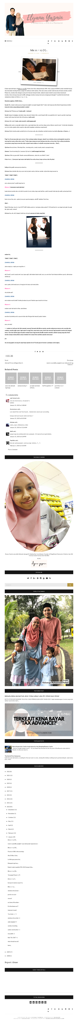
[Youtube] (69, 41)
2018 (8, 787)
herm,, (9, 945)
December (11, 809)
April (9, 825)
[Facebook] (51, 41)
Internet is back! (12, 910)
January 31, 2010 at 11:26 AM (18, 427)
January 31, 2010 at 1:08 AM (18, 405)
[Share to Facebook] (12, 356)
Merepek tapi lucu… (13, 863)
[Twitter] (48, 41)
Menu (9, 41)
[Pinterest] (59, 41)
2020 (8, 779)
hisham (12, 422)
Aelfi (11, 431)
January (10, 837)
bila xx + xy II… (12, 879)
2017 (8, 791)
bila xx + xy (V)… (39, 50)
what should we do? (13, 941)
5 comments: (45, 53)
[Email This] (7, 356)
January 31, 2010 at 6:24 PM (18, 436)
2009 (8, 952)
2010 (8, 806)
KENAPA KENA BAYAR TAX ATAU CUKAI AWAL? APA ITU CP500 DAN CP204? (32, 696)
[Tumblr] (72, 41)
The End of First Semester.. (13, 756)
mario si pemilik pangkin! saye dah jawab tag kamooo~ (23, 844)
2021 (8, 775)
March (10, 829)
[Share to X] (10, 356)
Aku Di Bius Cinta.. (13, 855)
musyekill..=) (11, 933)
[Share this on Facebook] (35, 351)
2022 (8, 771)
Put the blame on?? (13, 906)
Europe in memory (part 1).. (15, 883)
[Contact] (47, 578)
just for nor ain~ (12, 894)
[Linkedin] (62, 41)
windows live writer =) (14, 918)
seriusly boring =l (22, 386)
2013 (8, 795)
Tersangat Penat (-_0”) (14, 875)
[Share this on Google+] (40, 351)
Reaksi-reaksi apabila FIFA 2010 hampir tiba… (20, 867)
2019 (8, 783)
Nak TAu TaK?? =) (13, 937)
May (9, 821)
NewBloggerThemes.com (55, 1018)
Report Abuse (11, 962)
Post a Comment (12, 449)
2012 (8, 799)
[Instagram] (66, 41)
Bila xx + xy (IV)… (12, 847)
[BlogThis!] (8, 356)
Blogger (57, 1017)
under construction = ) (14, 929)
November (11, 813)
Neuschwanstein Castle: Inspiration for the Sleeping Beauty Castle (32, 746)
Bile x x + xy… (11, 887)
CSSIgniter (26, 1018)
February (11, 833)
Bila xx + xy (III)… (12, 871)
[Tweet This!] (37, 351)
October (10, 817)
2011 (8, 803)
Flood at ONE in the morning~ (16, 851)
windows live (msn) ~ (13, 890)
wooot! (10, 898)
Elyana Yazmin (37, 1017)
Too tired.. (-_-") (12, 914)
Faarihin (12, 440)
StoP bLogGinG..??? (47, 386)
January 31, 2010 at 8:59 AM (18, 418)
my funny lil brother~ (13, 902)
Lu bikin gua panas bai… (14, 859)
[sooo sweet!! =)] (39, 71)
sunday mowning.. (13, 926)
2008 (8, 956)
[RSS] (48, 43)
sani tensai (13, 398)
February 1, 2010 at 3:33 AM (18, 445)
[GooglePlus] (55, 41)
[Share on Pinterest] (43, 351)
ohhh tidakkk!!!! (12, 922)
